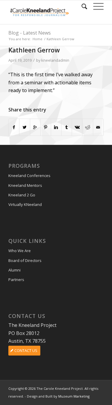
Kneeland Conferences (29, 175)
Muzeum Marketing (74, 396)
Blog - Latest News (29, 33)
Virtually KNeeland (25, 204)
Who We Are (19, 250)
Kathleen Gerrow (34, 50)
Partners (16, 279)
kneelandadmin (55, 60)
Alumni (14, 270)
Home (37, 39)
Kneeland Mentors (25, 185)
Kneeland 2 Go (21, 195)
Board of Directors (25, 260)
